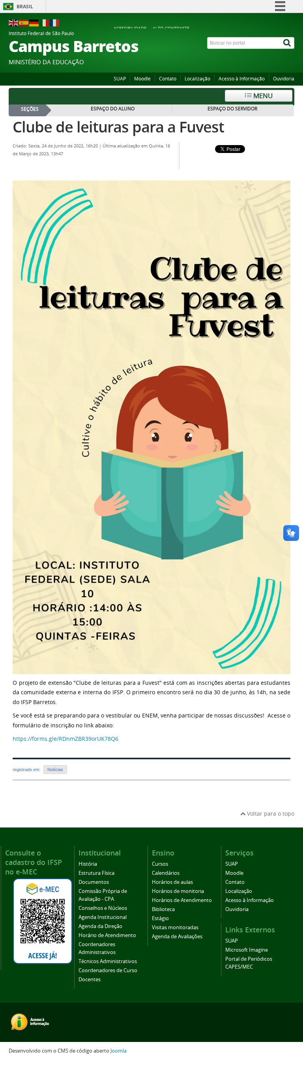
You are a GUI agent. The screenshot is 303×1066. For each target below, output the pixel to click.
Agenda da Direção (100, 926)
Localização (197, 78)
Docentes (90, 979)
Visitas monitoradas (175, 927)
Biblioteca (163, 909)
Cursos (160, 864)
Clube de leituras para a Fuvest (118, 127)
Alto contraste (171, 28)
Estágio (160, 918)
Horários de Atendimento (182, 900)
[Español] (24, 22)
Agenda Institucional (103, 917)
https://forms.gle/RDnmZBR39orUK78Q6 (65, 738)
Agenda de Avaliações (177, 936)
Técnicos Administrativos (108, 961)
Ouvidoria (283, 78)
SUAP (120, 78)
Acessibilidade (130, 28)
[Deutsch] (34, 22)
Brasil (25, 6)
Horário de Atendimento (107, 935)
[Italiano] (44, 22)
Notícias (55, 769)
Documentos (94, 882)
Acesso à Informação (242, 78)
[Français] (55, 22)
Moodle (142, 78)
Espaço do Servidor (232, 108)
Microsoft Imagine (246, 950)
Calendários (166, 873)
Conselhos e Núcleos (103, 908)
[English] (14, 22)
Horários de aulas (172, 882)
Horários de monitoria (178, 891)
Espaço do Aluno (113, 108)
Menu (262, 95)
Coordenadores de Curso (108, 970)
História (88, 864)
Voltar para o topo (269, 813)
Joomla (118, 1050)
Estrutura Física (96, 873)
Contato (167, 78)
